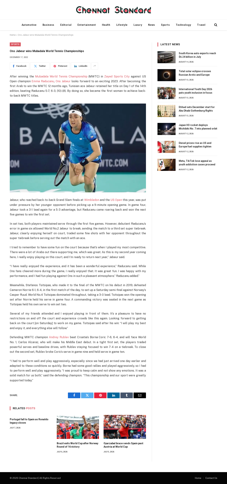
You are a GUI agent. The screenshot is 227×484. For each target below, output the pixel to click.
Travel (201, 24)
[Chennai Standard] (113, 10)
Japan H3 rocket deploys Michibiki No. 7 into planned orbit (198, 127)
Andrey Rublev (59, 337)
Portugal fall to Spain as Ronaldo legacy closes (29, 421)
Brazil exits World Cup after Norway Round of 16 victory (77, 445)
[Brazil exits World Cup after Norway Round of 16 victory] (78, 427)
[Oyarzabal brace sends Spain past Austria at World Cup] (125, 427)
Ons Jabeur (63, 81)
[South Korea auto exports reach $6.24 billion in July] (166, 57)
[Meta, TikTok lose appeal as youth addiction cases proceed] (166, 165)
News (151, 24)
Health (106, 24)
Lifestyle (122, 24)
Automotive (29, 24)
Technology (183, 24)
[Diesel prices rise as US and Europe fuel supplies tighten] (166, 147)
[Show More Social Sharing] (94, 66)
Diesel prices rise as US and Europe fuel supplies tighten (195, 145)
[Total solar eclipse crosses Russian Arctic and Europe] (166, 75)
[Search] (215, 25)
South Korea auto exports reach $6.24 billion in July (197, 55)
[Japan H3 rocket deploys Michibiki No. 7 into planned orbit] (166, 129)
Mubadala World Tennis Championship (61, 76)
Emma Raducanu (43, 81)
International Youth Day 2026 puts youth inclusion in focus (195, 91)
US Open (116, 200)
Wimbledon (91, 200)
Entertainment (86, 24)
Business (48, 24)
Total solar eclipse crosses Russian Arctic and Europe (195, 73)
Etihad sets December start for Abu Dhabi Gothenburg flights (197, 109)
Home (13, 35)
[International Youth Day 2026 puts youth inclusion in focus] (166, 93)
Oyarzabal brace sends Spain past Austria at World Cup (123, 445)
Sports (165, 24)
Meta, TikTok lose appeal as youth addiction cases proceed (197, 162)
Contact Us (211, 478)
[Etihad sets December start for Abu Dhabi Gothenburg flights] (166, 111)
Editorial (65, 24)
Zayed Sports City (117, 76)
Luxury (138, 24)
